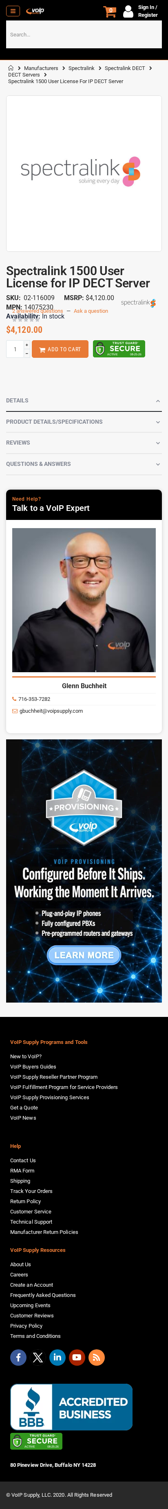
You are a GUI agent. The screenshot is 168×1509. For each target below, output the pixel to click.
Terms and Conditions (35, 1336)
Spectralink (82, 68)
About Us (20, 1264)
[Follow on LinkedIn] (57, 1357)
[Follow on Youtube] (77, 1357)
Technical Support (31, 1222)
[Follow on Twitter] (38, 1359)
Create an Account (31, 1285)
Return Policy (25, 1201)
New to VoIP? (26, 1056)
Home (11, 68)
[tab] (84, 401)
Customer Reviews (32, 1315)
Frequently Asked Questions (43, 1295)
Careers (19, 1275)
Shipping (20, 1181)
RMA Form (22, 1171)
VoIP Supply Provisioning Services (49, 1097)
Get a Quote (24, 1108)
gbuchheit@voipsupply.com (51, 711)
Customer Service (30, 1212)
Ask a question (91, 311)
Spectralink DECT (125, 68)
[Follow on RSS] (96, 1357)
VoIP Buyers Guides (33, 1067)
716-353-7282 (34, 699)
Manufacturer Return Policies (44, 1232)
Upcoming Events (30, 1305)
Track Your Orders (31, 1191)
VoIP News (23, 1118)
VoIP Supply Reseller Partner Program (53, 1077)
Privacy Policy (26, 1326)
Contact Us (23, 1160)
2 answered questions (37, 311)
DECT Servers (24, 74)
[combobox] (84, 34)
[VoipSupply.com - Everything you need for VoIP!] (35, 11)
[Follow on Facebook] (18, 1357)
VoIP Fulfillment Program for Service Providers (64, 1087)
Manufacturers (41, 68)
